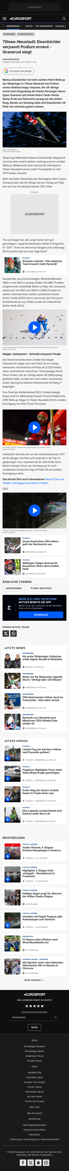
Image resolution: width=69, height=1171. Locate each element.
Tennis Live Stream (34, 1101)
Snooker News (34, 1060)
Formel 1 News (34, 1087)
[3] (34, 1006)
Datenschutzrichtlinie (34, 1129)
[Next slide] (65, 26)
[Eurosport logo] (20, 18)
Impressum (34, 1134)
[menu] (64, 19)
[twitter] (30, 1162)
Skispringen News (35, 1056)
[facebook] (23, 1162)
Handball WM (34, 1072)
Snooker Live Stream (34, 1082)
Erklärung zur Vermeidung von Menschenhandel (34, 1139)
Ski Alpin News (34, 1096)
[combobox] (34, 1017)
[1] (27, 1006)
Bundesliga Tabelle (34, 1051)
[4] (38, 1006)
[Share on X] (6, 633)
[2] (31, 1006)
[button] (4, 18)
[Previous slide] (4, 26)
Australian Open (34, 1077)
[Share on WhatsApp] (13, 633)
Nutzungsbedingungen (34, 1125)
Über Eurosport (34, 1113)
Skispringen (9, 34)
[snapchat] (38, 1162)
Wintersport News (34, 1091)
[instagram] (46, 1162)
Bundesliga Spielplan (34, 1046)
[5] (42, 1006)
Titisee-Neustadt (26, 34)
